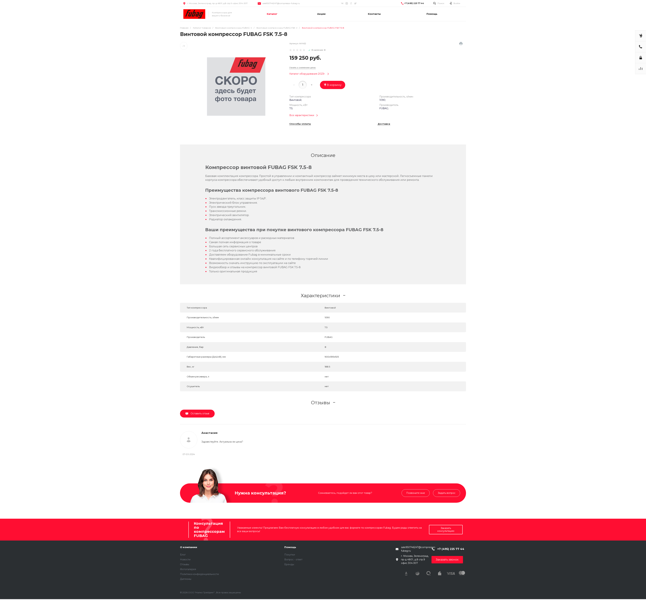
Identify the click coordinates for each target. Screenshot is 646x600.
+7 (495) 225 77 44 (414, 3)
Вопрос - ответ (293, 559)
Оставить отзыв (199, 413)
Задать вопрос (446, 492)
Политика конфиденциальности (199, 574)
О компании (188, 547)
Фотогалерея (188, 569)
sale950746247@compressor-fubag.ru (281, 3)
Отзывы (184, 564)
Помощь (290, 547)
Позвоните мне (415, 492)
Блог (183, 554)
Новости (185, 559)
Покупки (289, 554)
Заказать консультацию (445, 529)
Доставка (384, 124)
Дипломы (185, 579)
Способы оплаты (300, 124)
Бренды (289, 564)
